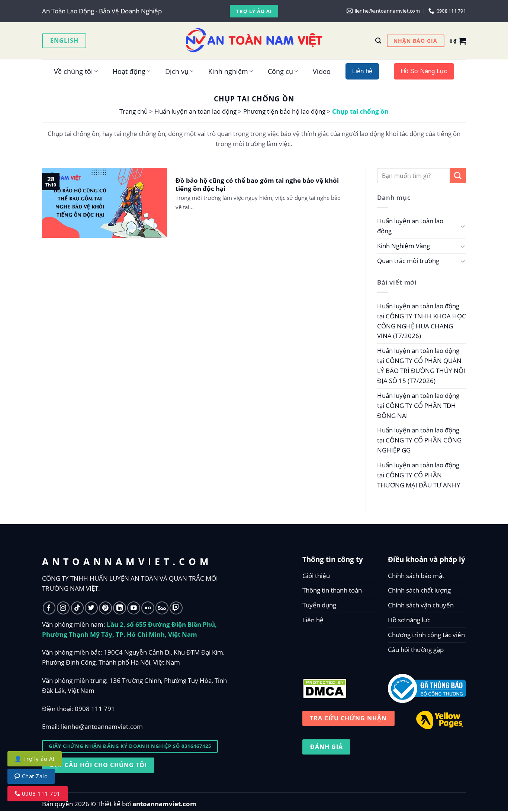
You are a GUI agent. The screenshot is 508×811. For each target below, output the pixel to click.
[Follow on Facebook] (49, 607)
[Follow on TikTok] (77, 607)
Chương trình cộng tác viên (426, 634)
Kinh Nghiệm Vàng (403, 245)
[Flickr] (147, 607)
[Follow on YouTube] (133, 607)
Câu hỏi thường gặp (416, 649)
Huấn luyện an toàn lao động (195, 111)
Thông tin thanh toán (332, 590)
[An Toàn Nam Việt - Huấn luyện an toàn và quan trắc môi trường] (254, 40)
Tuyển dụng (319, 605)
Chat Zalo (34, 776)
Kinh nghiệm (228, 71)
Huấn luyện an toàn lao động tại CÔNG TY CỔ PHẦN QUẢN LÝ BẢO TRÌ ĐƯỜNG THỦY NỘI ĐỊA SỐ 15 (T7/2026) (421, 365)
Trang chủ (133, 111)
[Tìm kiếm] (378, 40)
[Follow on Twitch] (176, 607)
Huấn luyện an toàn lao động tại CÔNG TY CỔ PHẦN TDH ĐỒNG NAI (418, 405)
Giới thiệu (316, 575)
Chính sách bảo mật (416, 575)
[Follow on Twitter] (91, 607)
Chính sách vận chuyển (421, 605)
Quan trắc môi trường (408, 260)
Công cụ (280, 71)
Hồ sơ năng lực (409, 620)
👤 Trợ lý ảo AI (35, 758)
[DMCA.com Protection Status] (324, 687)
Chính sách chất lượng (419, 590)
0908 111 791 (95, 708)
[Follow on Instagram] (63, 607)
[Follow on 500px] (161, 607)
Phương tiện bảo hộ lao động (284, 111)
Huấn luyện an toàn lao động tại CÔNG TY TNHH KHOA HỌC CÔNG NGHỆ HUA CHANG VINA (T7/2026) (421, 321)
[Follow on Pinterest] (105, 607)
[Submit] (458, 175)
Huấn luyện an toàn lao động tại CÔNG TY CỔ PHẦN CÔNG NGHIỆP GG (419, 440)
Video (322, 71)
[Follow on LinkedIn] (119, 607)
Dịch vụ (177, 71)
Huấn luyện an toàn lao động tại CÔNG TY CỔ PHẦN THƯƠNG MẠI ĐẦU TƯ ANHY (418, 475)
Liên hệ (313, 620)
